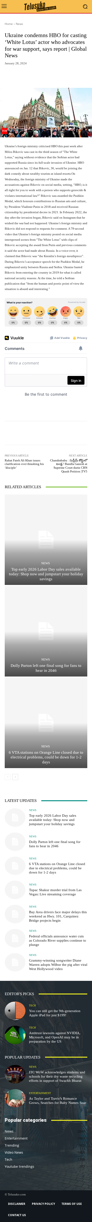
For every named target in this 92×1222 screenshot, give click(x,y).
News (19, 24)
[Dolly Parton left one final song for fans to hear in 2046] (46, 631)
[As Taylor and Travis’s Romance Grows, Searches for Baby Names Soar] (15, 1098)
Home (9, 24)
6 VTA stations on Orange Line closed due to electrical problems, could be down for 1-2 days (46, 757)
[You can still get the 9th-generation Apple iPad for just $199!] (15, 1011)
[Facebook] (37, 76)
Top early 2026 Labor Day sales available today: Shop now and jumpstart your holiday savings (46, 574)
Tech (32, 1005)
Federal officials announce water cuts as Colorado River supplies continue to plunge (57, 940)
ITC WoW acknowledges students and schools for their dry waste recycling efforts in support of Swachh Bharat (57, 1076)
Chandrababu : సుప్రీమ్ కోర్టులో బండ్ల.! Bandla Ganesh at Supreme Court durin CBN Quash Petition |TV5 (68, 466)
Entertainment (40, 1093)
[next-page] (15, 777)
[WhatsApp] (70, 76)
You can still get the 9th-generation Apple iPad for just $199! (54, 1013)
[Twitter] (48, 76)
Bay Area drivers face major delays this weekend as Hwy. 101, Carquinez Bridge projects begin (58, 916)
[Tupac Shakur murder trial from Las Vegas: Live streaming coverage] (15, 890)
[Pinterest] (59, 76)
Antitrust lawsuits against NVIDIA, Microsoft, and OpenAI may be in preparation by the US (54, 1037)
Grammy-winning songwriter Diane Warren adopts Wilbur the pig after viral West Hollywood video (58, 965)
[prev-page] (8, 777)
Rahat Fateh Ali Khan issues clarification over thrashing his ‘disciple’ (24, 464)
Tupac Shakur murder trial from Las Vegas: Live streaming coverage (55, 892)
